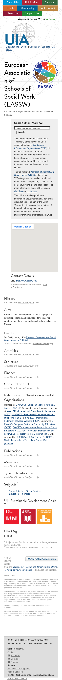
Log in (23, 19)
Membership (27, 8)
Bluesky (14, 662)
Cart (43, 19)
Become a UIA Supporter (18, 669)
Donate (51, 19)
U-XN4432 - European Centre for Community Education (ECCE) (29, 424)
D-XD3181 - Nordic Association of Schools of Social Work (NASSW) (29, 440)
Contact (33, 19)
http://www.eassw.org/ (26, 281)
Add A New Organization (43, 559)
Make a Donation (15, 672)
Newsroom (13, 13)
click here (18, 191)
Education (14, 494)
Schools (26, 494)
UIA (16, 32)
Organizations (12, 47)
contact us (32, 191)
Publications (32, 2)
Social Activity (16, 491)
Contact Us (12, 652)
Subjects (46, 47)
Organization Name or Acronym (27, 128)
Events (10, 8)
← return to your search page (18, 570)
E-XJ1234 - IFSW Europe (29, 437)
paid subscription (26, 302)
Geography (34, 47)
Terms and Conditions (17, 678)
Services (49, 2)
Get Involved (48, 8)
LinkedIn (15, 659)
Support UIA (32, 13)
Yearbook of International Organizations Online (35, 567)
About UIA (13, 2)
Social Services (33, 491)
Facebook (15, 655)
